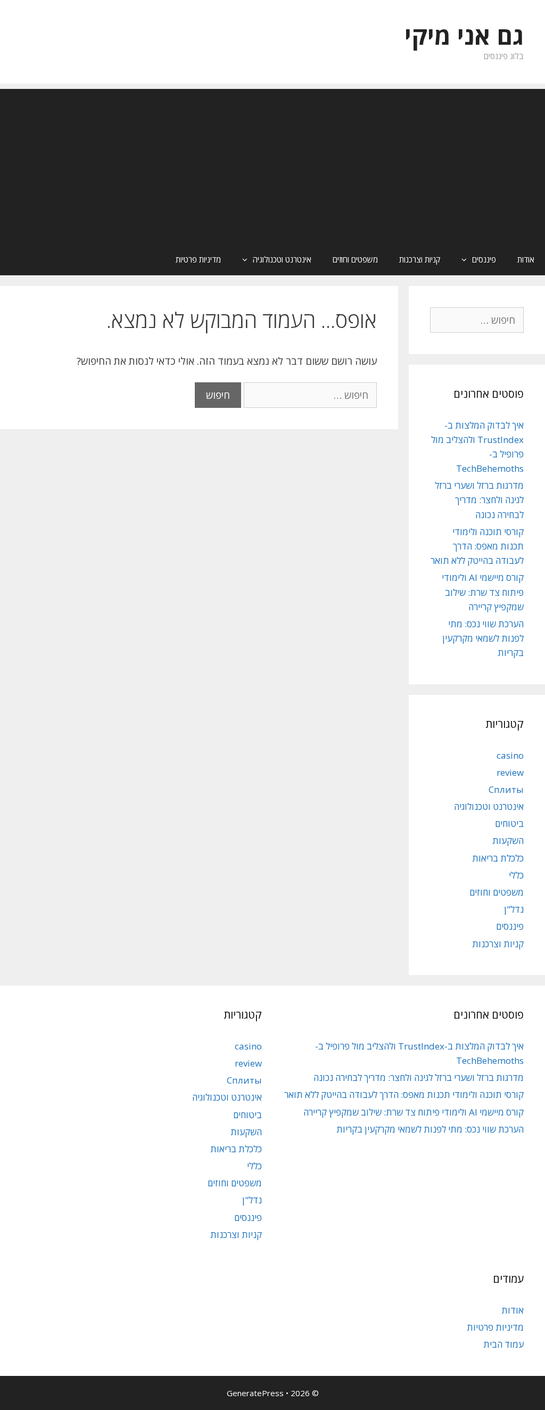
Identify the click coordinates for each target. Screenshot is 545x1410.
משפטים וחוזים (355, 259)
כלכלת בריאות (498, 858)
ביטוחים (509, 823)
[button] (461, 259)
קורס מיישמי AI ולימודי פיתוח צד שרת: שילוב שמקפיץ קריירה (483, 591)
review (510, 772)
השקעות (508, 840)
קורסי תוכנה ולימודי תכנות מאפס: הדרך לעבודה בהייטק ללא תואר (477, 546)
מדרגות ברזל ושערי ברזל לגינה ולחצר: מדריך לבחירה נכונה (479, 499)
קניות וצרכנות (419, 259)
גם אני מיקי (464, 35)
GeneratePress (255, 1393)
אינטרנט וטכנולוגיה (282, 259)
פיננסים (484, 259)
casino (510, 755)
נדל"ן (514, 909)
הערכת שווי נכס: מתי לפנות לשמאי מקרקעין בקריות (483, 638)
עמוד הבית (503, 1344)
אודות (525, 259)
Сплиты (506, 789)
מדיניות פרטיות (198, 259)
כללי (516, 875)
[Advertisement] (272, 163)
